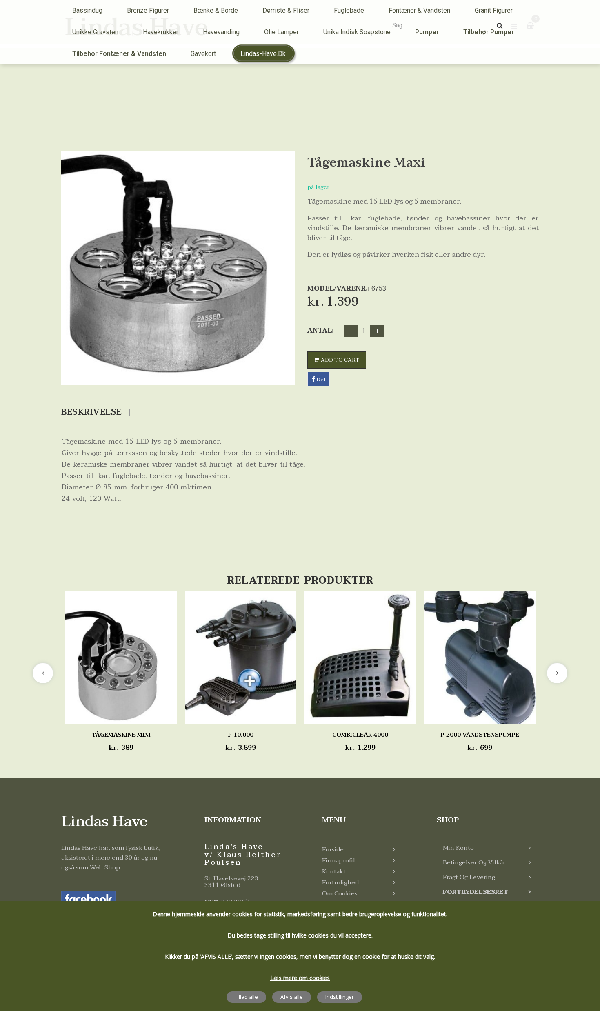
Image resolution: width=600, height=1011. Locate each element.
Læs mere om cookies (300, 978)
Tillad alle (246, 996)
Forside (333, 849)
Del (320, 379)
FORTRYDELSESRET (476, 892)
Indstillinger (339, 996)
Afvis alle (291, 996)
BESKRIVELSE (91, 412)
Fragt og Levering (469, 877)
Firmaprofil (338, 860)
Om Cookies (340, 893)
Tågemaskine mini (121, 735)
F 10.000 (240, 735)
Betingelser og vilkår (474, 862)
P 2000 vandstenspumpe (480, 735)
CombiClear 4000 (360, 735)
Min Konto (458, 847)
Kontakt (334, 871)
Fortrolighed (340, 882)
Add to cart (340, 360)
